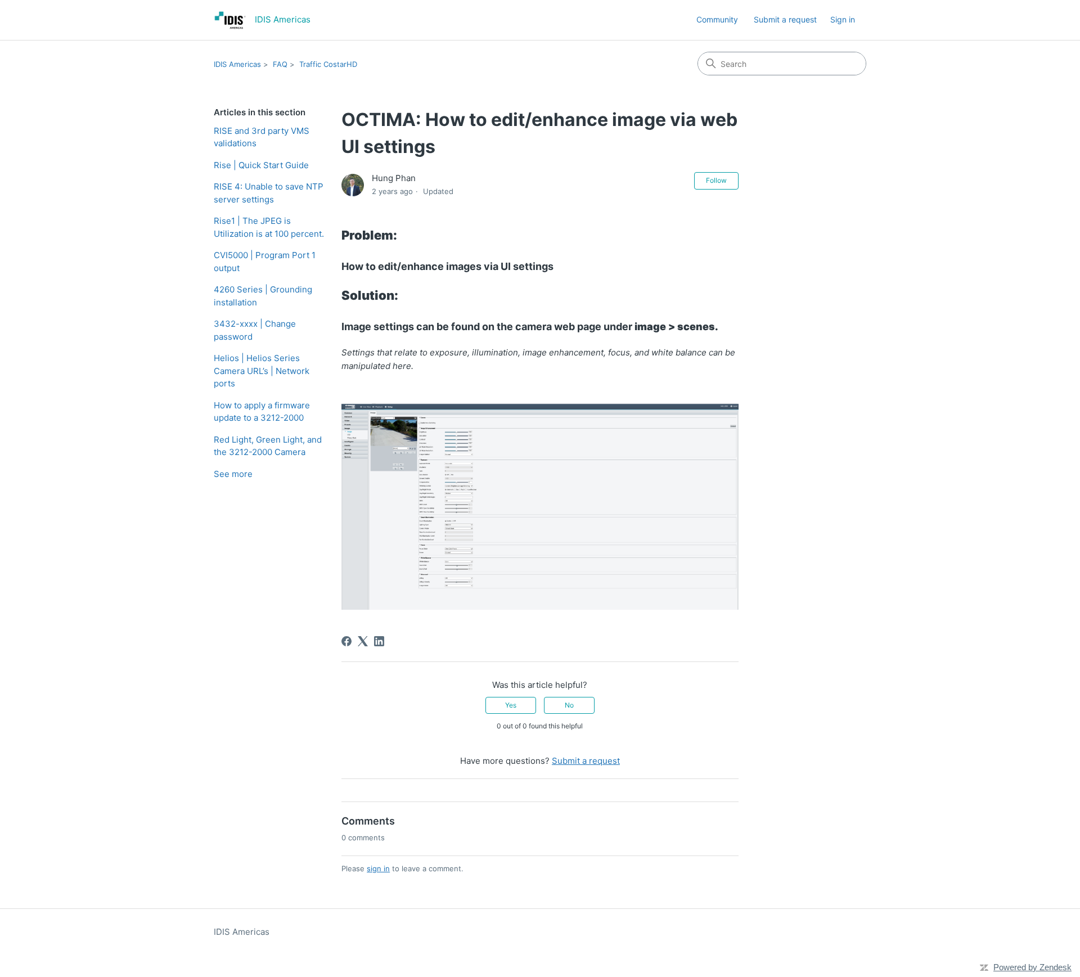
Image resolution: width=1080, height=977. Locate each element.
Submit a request (785, 19)
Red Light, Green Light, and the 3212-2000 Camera (268, 446)
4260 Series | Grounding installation (263, 296)
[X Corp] (363, 641)
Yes (510, 705)
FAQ (280, 64)
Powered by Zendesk (1032, 967)
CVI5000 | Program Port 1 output (265, 261)
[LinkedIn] (379, 641)
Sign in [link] (842, 19)
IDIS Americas (237, 64)
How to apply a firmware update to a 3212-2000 (262, 412)
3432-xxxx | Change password (255, 330)
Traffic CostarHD (328, 64)
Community (717, 19)
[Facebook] (346, 641)
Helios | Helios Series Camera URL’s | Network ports (261, 371)
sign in (378, 868)
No (569, 705)
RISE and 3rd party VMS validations (261, 137)
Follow (716, 180)
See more (233, 474)
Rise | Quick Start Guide (261, 165)
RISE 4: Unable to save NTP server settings (268, 193)
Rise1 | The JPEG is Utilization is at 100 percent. (269, 227)
